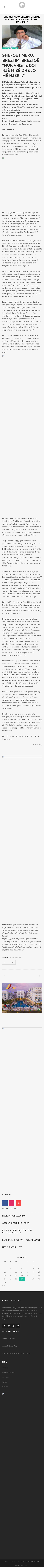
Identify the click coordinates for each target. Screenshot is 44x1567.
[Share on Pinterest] (20, 957)
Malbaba (5, 1387)
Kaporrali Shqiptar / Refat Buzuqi (21, 1240)
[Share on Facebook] (10, 957)
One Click (26, 1565)
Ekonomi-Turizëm (8, 1372)
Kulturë (4, 1382)
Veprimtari (5, 1377)
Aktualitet (5, 1368)
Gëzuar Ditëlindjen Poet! (16, 1223)
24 (5, 1279)
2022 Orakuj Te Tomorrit (13, 1561)
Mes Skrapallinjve (12, 1247)
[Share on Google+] (16, 957)
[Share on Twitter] (13, 957)
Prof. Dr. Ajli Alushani (14, 1216)
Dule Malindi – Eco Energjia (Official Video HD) (16, 1353)
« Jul (4, 1285)
